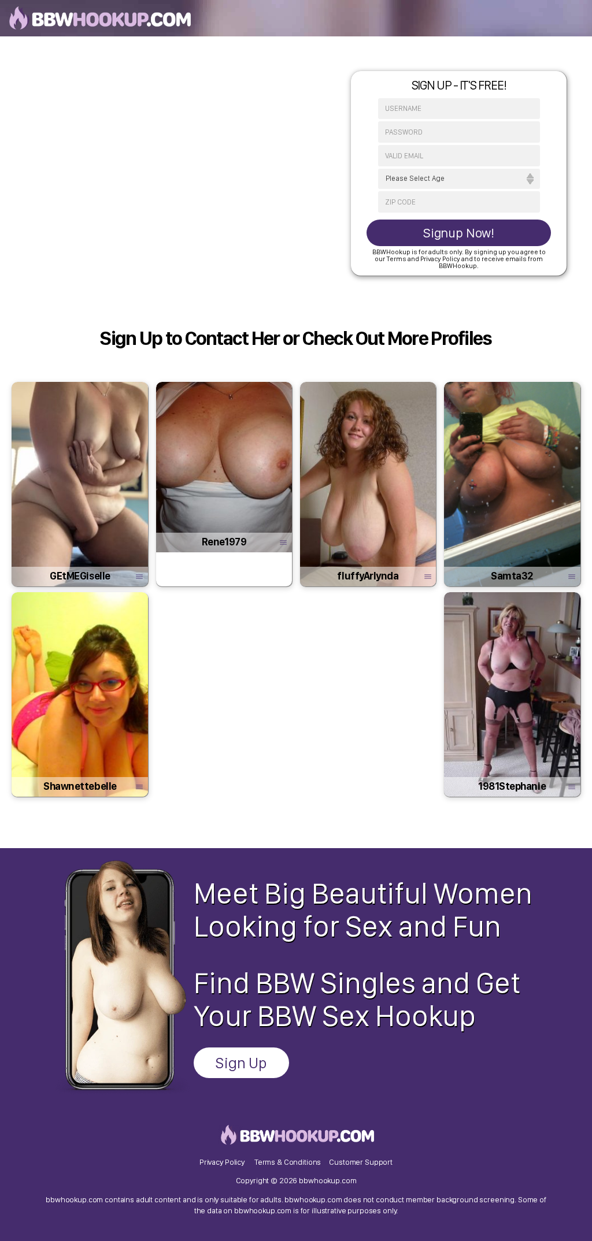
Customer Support (361, 1161)
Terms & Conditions (287, 1161)
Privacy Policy (222, 1161)
